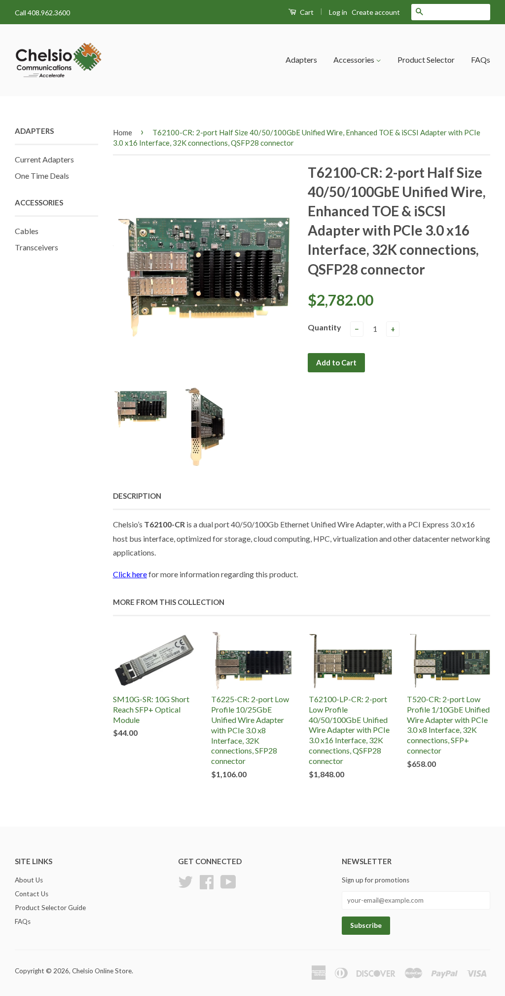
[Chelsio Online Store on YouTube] (228, 881)
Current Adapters (44, 159)
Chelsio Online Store (102, 971)
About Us (29, 880)
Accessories (354, 59)
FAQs (480, 59)
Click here (130, 574)
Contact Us (31, 894)
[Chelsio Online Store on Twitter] (185, 881)
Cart (306, 12)
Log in (338, 12)
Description (137, 495)
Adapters (301, 59)
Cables (26, 231)
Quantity (324, 327)
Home (122, 132)
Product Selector (426, 59)
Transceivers (36, 247)
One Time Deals (42, 175)
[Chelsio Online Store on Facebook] (206, 881)
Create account (376, 12)
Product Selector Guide (50, 908)
